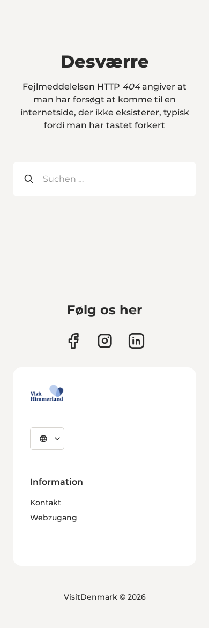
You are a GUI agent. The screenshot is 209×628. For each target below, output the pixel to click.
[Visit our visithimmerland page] (73, 340)
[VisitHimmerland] (47, 393)
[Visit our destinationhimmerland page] (136, 340)
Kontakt (45, 502)
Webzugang (53, 517)
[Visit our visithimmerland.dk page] (104, 340)
